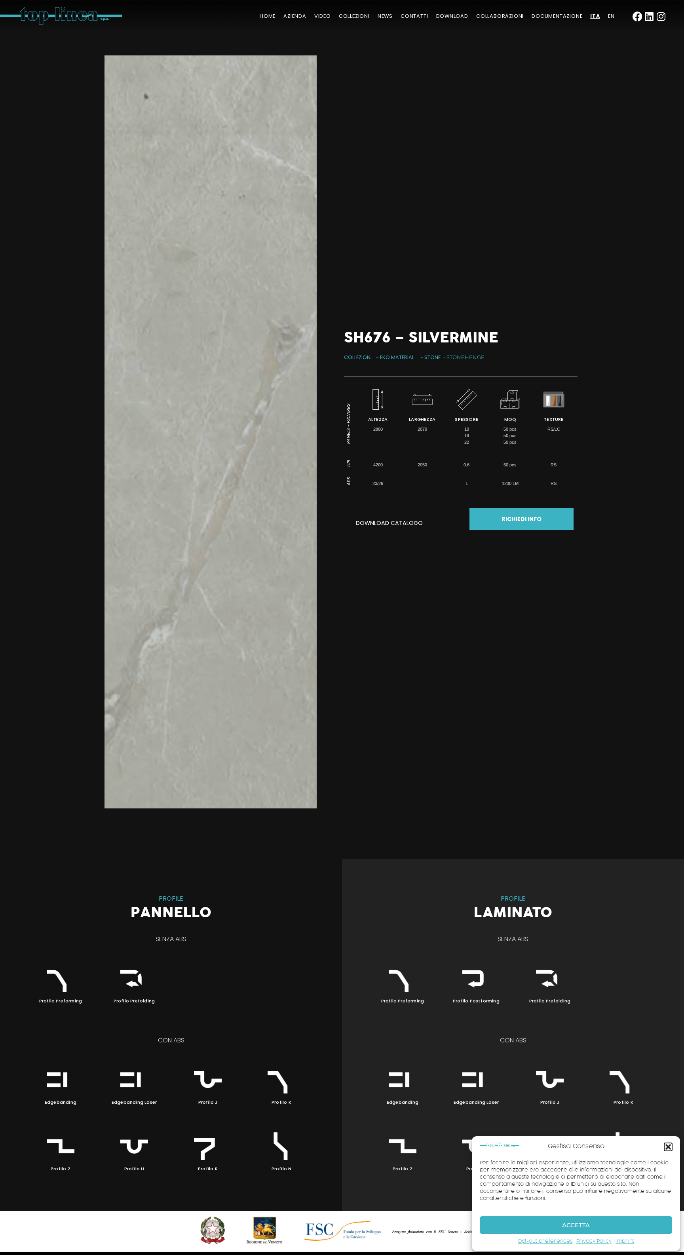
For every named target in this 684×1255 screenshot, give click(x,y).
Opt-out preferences (545, 1241)
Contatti (414, 16)
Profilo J (208, 1102)
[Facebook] (637, 16)
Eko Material (397, 357)
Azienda (294, 16)
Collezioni (354, 16)
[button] (668, 1147)
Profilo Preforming (60, 1001)
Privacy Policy (594, 1241)
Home (268, 16)
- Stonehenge (463, 357)
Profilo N (282, 1169)
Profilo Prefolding (134, 1001)
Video (322, 16)
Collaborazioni (500, 16)
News (385, 16)
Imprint (625, 1241)
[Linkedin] (649, 16)
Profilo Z (60, 1169)
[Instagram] (661, 16)
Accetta (576, 1225)
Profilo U (134, 1169)
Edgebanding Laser (134, 1102)
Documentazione (557, 16)
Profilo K (281, 1102)
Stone (432, 357)
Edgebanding (60, 1102)
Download (452, 16)
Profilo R (208, 1169)
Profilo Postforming (476, 1001)
